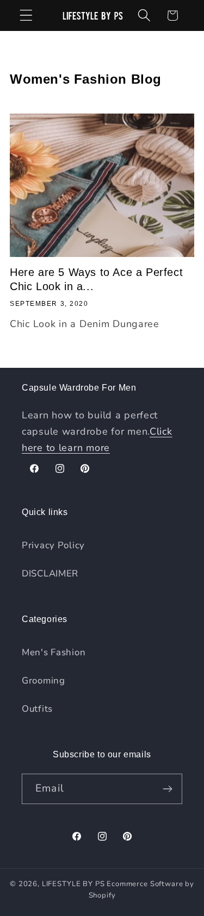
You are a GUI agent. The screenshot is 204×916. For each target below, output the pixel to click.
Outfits (37, 708)
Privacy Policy (53, 545)
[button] (26, 15)
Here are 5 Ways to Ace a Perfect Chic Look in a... (96, 279)
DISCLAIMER (50, 573)
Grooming (43, 680)
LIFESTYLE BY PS (73, 884)
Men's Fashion (53, 652)
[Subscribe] (167, 789)
